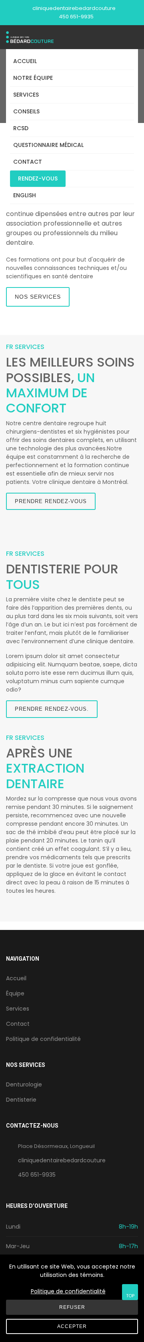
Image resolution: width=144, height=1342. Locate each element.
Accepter (72, 1326)
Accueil (25, 61)
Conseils (26, 111)
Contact (27, 162)
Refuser (72, 1307)
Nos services (38, 296)
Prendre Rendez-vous (51, 501)
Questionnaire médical (48, 145)
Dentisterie (21, 1100)
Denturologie (24, 1084)
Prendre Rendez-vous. (52, 709)
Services (26, 95)
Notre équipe (33, 78)
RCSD (20, 128)
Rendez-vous (38, 178)
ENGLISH (24, 195)
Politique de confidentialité (43, 1039)
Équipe (15, 993)
